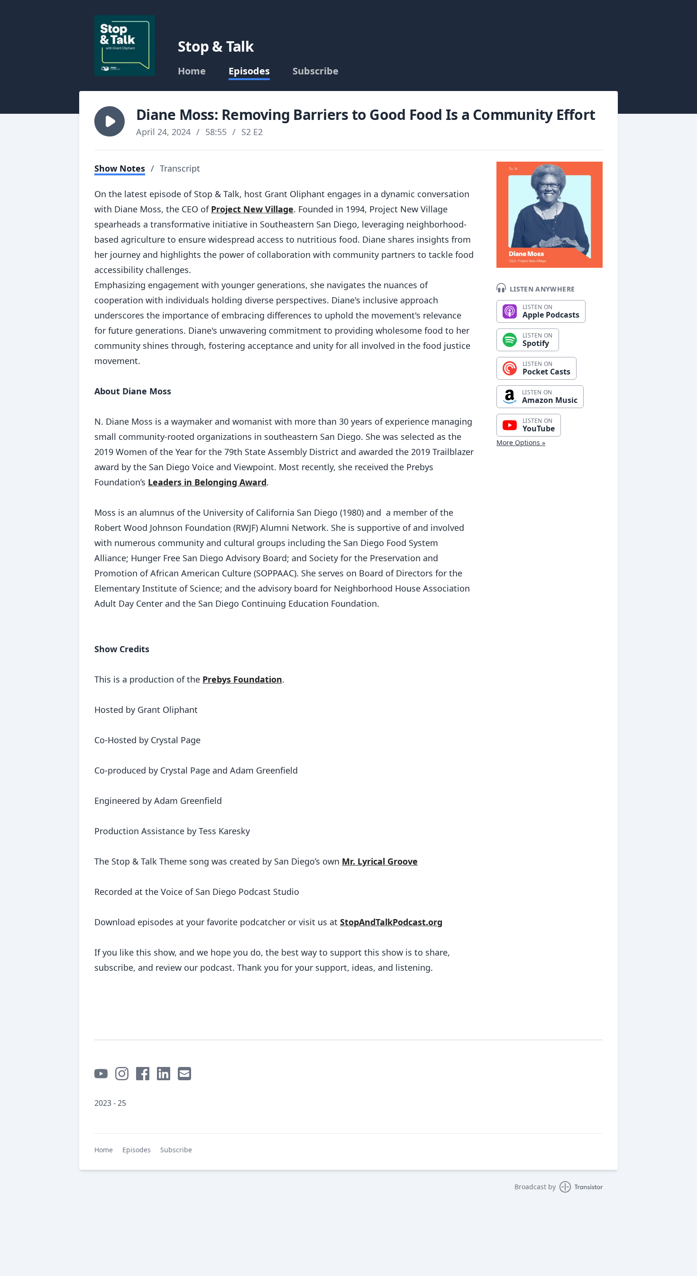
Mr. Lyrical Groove (380, 861)
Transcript (180, 168)
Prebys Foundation (242, 679)
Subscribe (316, 71)
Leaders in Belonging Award (207, 482)
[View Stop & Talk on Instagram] (121, 1073)
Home (192, 71)
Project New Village (252, 209)
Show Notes (119, 168)
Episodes (249, 71)
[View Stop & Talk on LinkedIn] (163, 1073)
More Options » (520, 442)
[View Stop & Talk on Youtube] (101, 1073)
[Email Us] (184, 1073)
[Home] (124, 45)
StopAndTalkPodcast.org (391, 922)
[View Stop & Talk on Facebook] (142, 1073)
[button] (109, 121)
